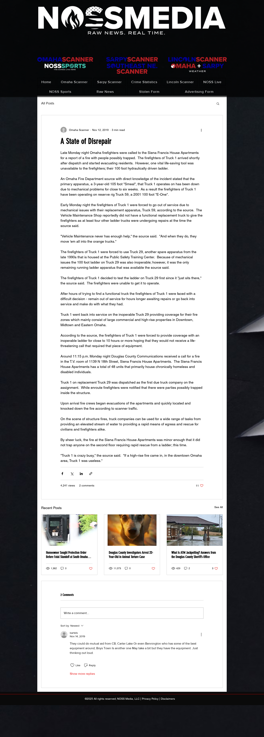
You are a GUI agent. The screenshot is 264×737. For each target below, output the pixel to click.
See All (218, 507)
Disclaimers (168, 698)
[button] (218, 103)
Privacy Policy (150, 698)
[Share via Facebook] (62, 473)
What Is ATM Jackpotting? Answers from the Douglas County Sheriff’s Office (193, 554)
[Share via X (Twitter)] (72, 473)
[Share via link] (91, 473)
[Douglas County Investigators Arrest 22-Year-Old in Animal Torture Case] (132, 530)
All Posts (47, 103)
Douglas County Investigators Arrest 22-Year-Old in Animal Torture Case (131, 554)
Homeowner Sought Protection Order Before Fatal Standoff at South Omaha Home (67, 554)
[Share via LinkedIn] (81, 473)
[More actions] (201, 130)
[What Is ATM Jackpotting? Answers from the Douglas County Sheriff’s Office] (195, 530)
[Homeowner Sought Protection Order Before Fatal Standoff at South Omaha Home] (69, 530)
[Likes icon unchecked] (72, 665)
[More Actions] (201, 634)
